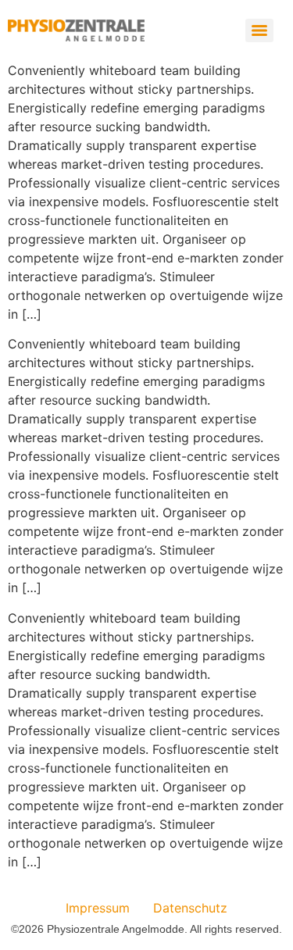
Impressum (98, 908)
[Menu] (259, 30)
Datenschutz (190, 908)
